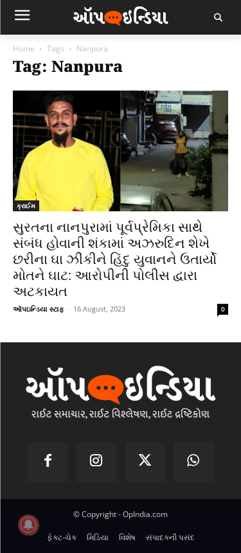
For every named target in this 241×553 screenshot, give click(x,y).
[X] (145, 462)
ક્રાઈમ (26, 205)
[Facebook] (47, 462)
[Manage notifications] (28, 524)
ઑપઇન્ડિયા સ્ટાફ (38, 308)
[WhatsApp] (193, 462)
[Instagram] (96, 462)
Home (24, 48)
